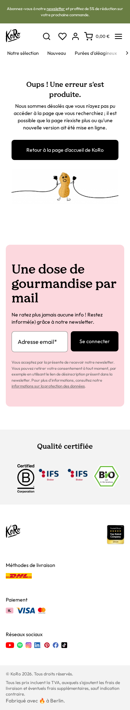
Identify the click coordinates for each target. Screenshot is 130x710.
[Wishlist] (62, 36)
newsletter (56, 8)
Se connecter (94, 341)
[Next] (127, 53)
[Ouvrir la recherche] (46, 36)
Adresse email (37, 341)
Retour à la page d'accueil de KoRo (65, 150)
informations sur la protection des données (48, 386)
